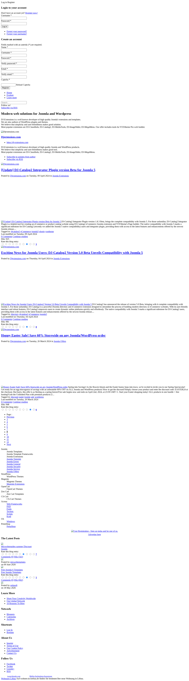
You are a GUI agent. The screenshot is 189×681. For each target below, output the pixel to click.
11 (8, 439)
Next (9, 444)
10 (8, 437)
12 (8, 442)
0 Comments (6, 236)
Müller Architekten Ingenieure (40, 676)
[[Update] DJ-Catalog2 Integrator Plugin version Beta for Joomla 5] (31, 221)
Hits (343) (18, 557)
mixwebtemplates (17, 562)
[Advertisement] (84, 198)
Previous (10, 417)
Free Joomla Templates (11, 572)
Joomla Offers (60, 341)
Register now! (31, 13)
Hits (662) (18, 580)
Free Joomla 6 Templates (12, 570)
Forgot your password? (17, 31)
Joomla (4, 549)
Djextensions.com (11, 137)
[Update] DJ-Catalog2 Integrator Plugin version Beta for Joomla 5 (48, 170)
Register (5, 88)
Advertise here (94, 534)
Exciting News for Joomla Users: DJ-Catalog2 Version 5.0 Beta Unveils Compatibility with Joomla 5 (72, 252)
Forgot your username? (17, 34)
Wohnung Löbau (8, 678)
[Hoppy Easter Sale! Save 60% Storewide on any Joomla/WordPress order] (34, 387)
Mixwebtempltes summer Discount (16, 546)
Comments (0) (7, 557)
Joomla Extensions (60, 176)
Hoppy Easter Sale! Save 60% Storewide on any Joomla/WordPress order (53, 335)
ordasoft (13, 585)
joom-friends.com (13, 676)
